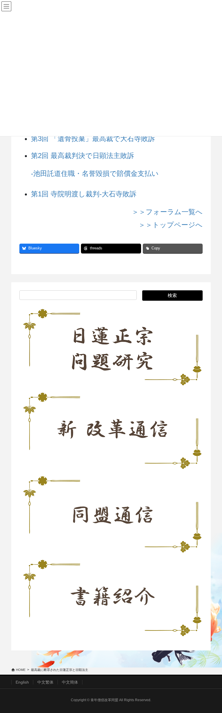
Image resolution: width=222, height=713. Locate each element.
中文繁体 (45, 682)
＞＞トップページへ (170, 225)
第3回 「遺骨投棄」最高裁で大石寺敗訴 (93, 138)
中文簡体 (70, 682)
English (22, 682)
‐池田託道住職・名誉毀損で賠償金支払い (95, 173)
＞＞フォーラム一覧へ (167, 212)
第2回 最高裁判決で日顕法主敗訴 (82, 155)
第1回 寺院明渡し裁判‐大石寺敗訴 (83, 194)
